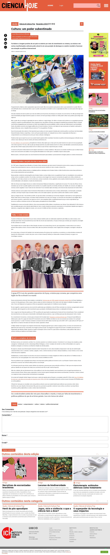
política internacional (52, 404)
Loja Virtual (52, 535)
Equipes (71, 541)
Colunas (92, 532)
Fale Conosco (53, 539)
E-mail (5, 443)
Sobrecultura (93, 534)
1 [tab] (98, 454)
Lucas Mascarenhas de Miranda (20, 34)
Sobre (71, 530)
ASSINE (50, 5)
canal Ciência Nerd (32, 36)
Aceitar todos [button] (104, 552)
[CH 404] (45, 24)
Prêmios (71, 537)
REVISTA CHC (94, 528)
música (42, 404)
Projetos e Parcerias (55, 537)
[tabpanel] (19, 478)
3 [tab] (102, 454)
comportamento (28, 404)
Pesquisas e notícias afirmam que (58, 317)
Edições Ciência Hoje (55, 530)
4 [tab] (104, 454)
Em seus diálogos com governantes (20, 143)
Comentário (7, 415)
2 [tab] (100, 454)
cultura (37, 404)
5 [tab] (106, 454)
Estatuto (71, 535)
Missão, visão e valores (75, 532)
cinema (20, 404)
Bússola (92, 535)
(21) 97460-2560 (33, 539)
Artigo (90, 108)
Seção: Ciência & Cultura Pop (13, 506)
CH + (50, 534)
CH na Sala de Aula (54, 532)
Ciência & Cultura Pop (27, 24)
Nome (4, 435)
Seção (14, 24)
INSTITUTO (72, 528)
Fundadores (72, 539)
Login (61, 5)
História (71, 534)
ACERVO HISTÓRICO (96, 530)
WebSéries (93, 537)
